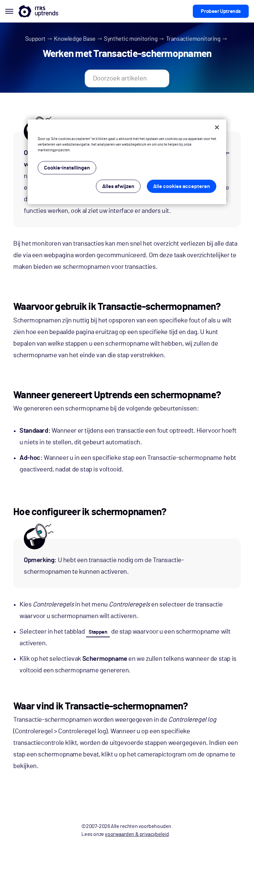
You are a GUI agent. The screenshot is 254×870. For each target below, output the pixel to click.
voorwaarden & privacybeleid (137, 834)
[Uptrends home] (38, 11)
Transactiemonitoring (193, 39)
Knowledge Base (74, 39)
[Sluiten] (217, 127)
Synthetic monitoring (130, 39)
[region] (127, 162)
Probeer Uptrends (221, 11)
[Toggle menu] (9, 11)
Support (35, 39)
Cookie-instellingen (67, 167)
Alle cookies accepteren (181, 186)
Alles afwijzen (118, 186)
